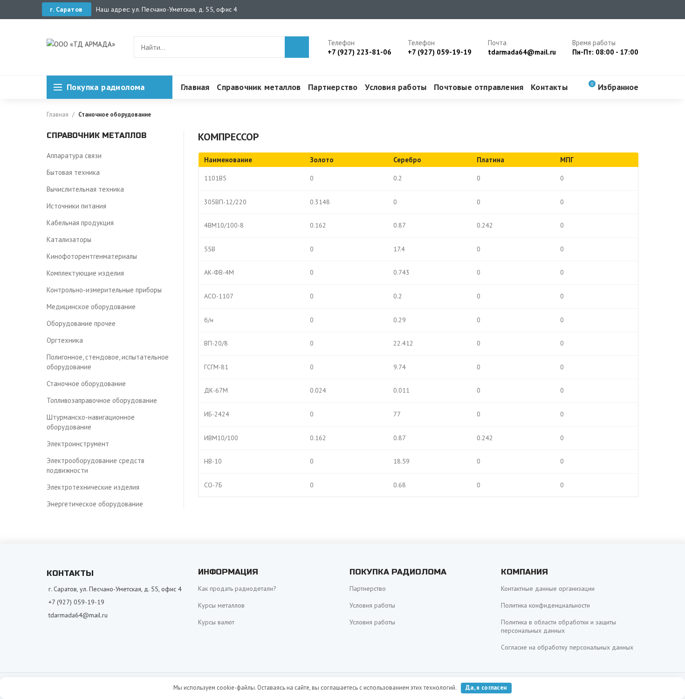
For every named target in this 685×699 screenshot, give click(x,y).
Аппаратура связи (74, 155)
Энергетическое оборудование (95, 503)
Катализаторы (69, 239)
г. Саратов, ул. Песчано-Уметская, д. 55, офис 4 (115, 589)
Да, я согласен (486, 688)
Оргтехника (65, 340)
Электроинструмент (78, 443)
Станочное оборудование (114, 114)
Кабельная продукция (80, 222)
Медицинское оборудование (91, 306)
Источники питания (76, 205)
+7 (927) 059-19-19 (76, 602)
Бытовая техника (73, 172)
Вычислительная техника (85, 189)
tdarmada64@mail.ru (78, 615)
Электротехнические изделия (93, 487)
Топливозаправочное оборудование (102, 400)
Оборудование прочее (81, 323)
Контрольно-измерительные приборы (104, 289)
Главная (57, 114)
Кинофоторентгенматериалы (92, 256)
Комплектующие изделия (85, 273)
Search (297, 47)
